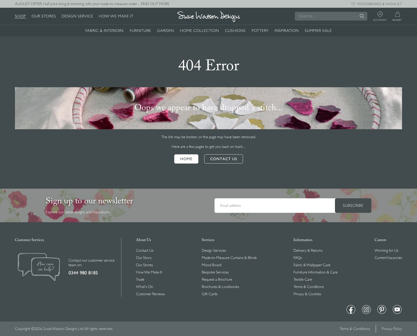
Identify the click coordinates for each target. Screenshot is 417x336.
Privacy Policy (392, 329)
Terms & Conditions (308, 287)
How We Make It (116, 16)
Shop (20, 16)
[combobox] (331, 16)
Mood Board (211, 265)
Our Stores (44, 16)
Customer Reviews (150, 294)
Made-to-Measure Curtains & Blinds (229, 258)
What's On (144, 287)
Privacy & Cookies (307, 294)
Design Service (77, 16)
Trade (140, 279)
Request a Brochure (217, 279)
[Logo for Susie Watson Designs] (208, 16)
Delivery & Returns (308, 250)
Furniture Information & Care (315, 272)
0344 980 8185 (83, 273)
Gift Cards (209, 294)
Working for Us (386, 250)
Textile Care (302, 279)
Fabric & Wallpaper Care (311, 265)
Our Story (144, 258)
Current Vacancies (388, 258)
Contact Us (144, 250)
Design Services (214, 250)
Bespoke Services (215, 272)
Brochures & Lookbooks (220, 287)
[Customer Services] (39, 267)
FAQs (297, 258)
